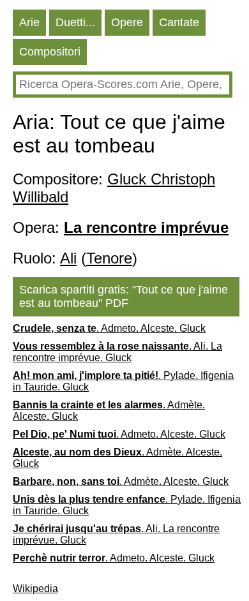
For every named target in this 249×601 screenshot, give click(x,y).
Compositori (49, 51)
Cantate (179, 22)
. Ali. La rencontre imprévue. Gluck (117, 352)
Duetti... (75, 22)
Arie (29, 22)
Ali (68, 258)
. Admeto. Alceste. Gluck (109, 328)
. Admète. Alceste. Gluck (109, 410)
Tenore (109, 258)
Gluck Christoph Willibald (114, 187)
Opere (127, 22)
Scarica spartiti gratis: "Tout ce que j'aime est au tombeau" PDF (123, 296)
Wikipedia (35, 588)
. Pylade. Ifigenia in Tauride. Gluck (123, 381)
